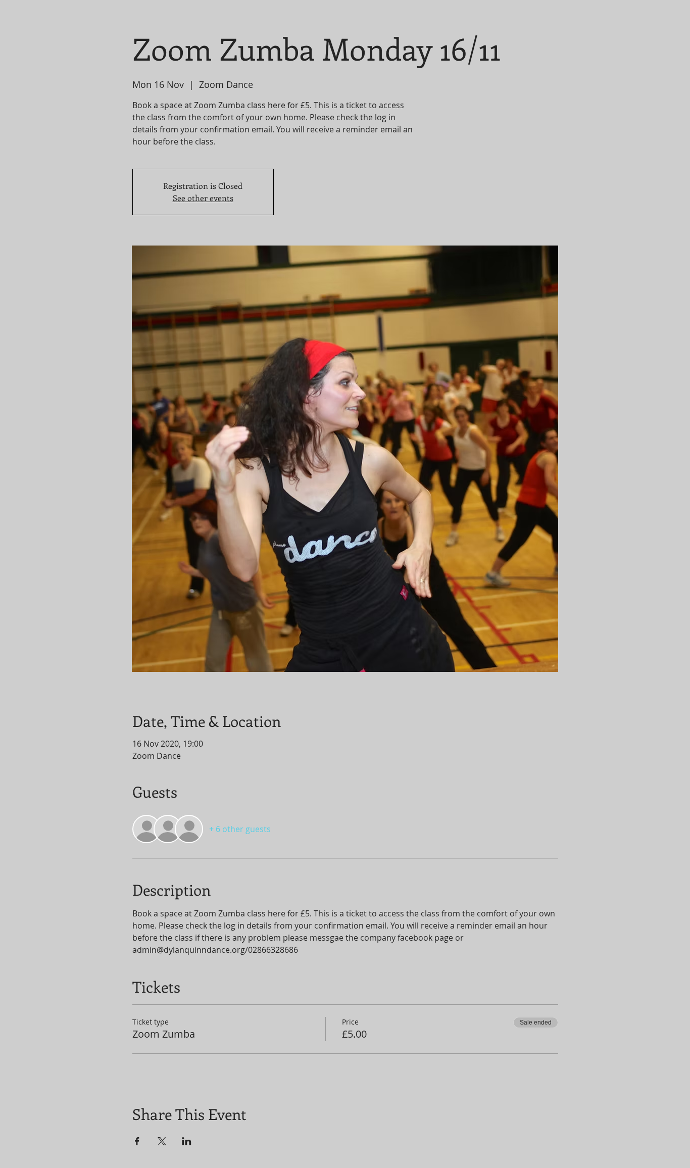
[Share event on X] (162, 1141)
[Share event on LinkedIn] (186, 1141)
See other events (203, 197)
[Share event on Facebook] (137, 1141)
